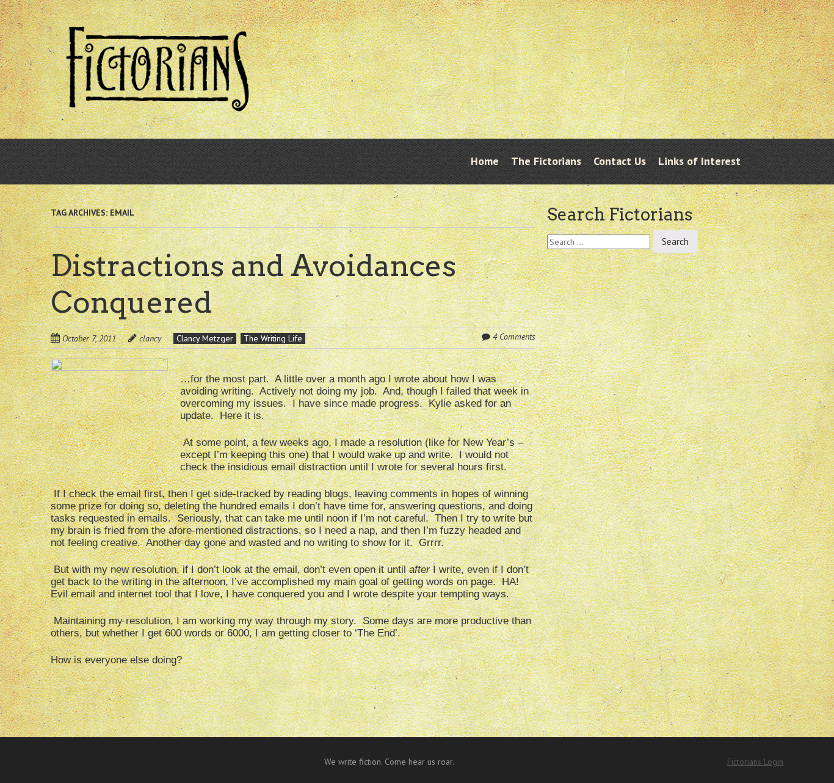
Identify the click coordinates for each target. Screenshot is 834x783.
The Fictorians (546, 161)
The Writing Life (273, 338)
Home (485, 161)
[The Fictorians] (157, 102)
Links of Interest (699, 161)
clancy (150, 338)
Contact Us (619, 161)
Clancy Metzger (204, 338)
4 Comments (514, 336)
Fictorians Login (755, 761)
